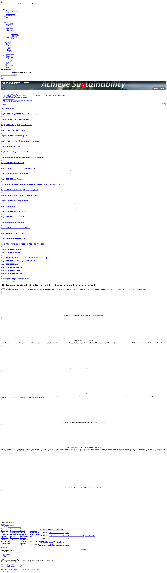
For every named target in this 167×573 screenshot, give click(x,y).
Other (9, 50)
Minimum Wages (9, 24)
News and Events (9, 52)
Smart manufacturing (7, 60)
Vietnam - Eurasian (15, 35)
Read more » (163, 103)
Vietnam (10, 45)
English (6, 5)
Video (2, 78)
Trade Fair (8, 56)
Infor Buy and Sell (9, 58)
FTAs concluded (11, 30)
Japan (9, 49)
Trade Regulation (9, 28)
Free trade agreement (10, 54)
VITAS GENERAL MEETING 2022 (11, 96)
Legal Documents (9, 25)
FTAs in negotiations (12, 37)
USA (9, 47)
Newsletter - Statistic (7, 42)
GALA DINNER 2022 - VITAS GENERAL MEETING (15, 97)
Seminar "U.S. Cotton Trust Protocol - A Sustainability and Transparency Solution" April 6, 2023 (23, 92)
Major (7, 17)
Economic (8, 18)
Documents (5, 22)
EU (9, 48)
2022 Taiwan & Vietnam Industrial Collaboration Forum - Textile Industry (18, 100)
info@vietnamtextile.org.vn (11, 566)
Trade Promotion (6, 55)
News (4, 16)
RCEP (12, 38)
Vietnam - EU (14, 36)
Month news (8, 43)
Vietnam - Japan (14, 34)
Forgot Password (8, 4)
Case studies (8, 62)
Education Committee (10, 15)
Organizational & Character (11, 11)
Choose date (83, 549)
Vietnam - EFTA (14, 39)
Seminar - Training (9, 57)
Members (5, 64)
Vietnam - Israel (14, 41)
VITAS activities (9, 12)
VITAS (4, 9)
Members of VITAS (10, 65)
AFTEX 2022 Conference (8, 99)
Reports (7, 63)
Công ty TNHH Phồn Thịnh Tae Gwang (11, 101)
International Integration (8, 51)
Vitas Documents (9, 27)
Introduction (8, 10)
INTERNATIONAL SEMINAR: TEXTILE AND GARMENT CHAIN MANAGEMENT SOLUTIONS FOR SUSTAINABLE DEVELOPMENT (34, 95)
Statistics (7, 44)
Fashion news (8, 21)
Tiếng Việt (3, 5)
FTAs (7, 29)
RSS (13, 72)
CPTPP (12, 31)
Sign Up (2, 4)
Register (7, 67)
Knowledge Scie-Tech (10, 19)
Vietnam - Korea (14, 32)
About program (9, 61)
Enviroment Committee (10, 14)
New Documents (9, 23)
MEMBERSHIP (4, 104)
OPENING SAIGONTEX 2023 (10, 94)
